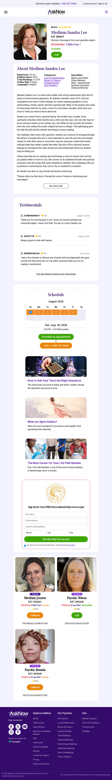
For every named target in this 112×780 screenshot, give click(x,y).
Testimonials (38, 723)
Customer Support (41, 755)
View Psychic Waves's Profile (77, 623)
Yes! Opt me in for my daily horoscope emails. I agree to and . (51, 545)
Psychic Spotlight (40, 747)
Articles (36, 751)
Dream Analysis (64, 757)
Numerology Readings (67, 744)
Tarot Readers (51, 85)
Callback (35, 615)
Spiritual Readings (65, 740)
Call (56, 54)
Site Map (86, 731)
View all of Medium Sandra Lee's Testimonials (56, 274)
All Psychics (63, 718)
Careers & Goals (65, 731)
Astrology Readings (66, 748)
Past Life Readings (65, 752)
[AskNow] (56, 12)
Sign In (101, 4)
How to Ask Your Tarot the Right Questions (54, 380)
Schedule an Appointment (56, 336)
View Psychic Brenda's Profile (35, 695)
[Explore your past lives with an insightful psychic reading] (18, 715)
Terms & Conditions (90, 723)
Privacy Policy (71, 545)
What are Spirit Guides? (42, 421)
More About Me (56, 186)
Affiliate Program (89, 718)
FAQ (35, 738)
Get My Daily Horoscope (56, 539)
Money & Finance (52, 80)
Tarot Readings (64, 735)
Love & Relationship (66, 723)
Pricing (36, 760)
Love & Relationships (54, 78)
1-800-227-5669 (68, 3)
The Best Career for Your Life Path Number (54, 463)
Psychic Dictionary (41, 764)
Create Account (90, 4)
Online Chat (38, 743)
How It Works (39, 727)
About (35, 718)
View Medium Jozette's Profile (35, 623)
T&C (62, 545)
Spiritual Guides (51, 83)
